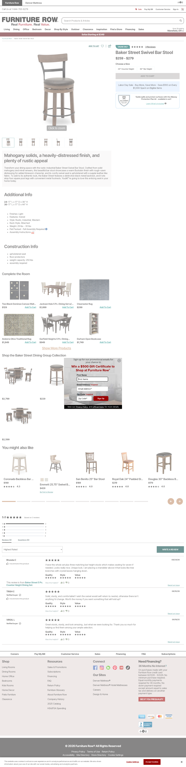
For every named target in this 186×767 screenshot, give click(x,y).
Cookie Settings (132, 762)
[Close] (182, 762)
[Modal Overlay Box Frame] (93, 383)
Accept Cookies (152, 762)
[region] (93, 762)
